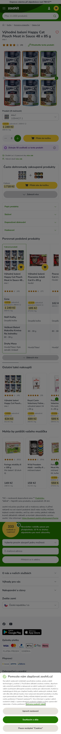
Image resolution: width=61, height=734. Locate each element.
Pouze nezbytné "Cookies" (30, 728)
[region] (30, 703)
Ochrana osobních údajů (35, 704)
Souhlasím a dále (30, 719)
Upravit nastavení (30, 711)
